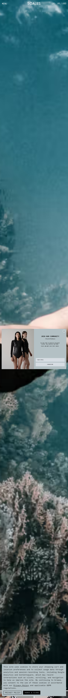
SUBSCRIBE (50, 364)
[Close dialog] (64, 331)
